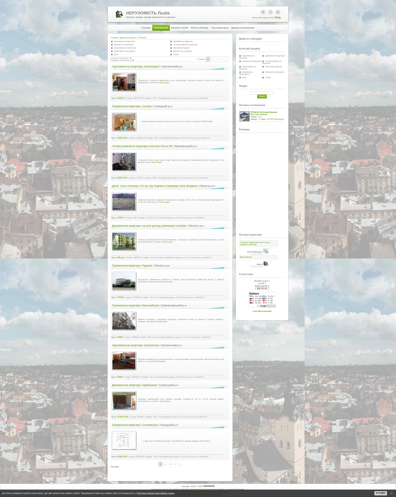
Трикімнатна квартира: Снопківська (134, 424)
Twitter (263, 12)
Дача (116, 54)
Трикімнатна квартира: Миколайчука (135, 305)
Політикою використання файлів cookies (156, 493)
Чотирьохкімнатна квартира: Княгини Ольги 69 (142, 146)
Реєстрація (264, 18)
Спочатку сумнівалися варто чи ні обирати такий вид (255, 243)
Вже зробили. (246, 257)
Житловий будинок (181, 48)
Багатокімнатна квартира (125, 48)
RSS (272, 18)
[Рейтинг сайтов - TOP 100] (262, 289)
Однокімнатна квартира (124, 41)
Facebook (270, 12)
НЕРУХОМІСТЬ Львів (148, 13)
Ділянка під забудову (182, 51)
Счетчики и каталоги (262, 311)
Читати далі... (165, 83)
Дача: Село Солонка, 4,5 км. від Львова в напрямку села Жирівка (154, 186)
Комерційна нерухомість (125, 51)
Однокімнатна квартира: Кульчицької (135, 66)
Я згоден (380, 493)
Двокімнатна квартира (183, 41)
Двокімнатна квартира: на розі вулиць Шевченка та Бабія (149, 225)
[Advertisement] (170, 472)
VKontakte (278, 12)
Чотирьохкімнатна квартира (185, 45)
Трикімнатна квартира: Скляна (131, 106)
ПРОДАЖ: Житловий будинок (263, 112)
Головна (114, 38)
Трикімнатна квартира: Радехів (132, 265)
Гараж (176, 54)
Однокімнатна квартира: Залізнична (135, 345)
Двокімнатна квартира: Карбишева (134, 385)
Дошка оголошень (128, 38)
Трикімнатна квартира (123, 45)
